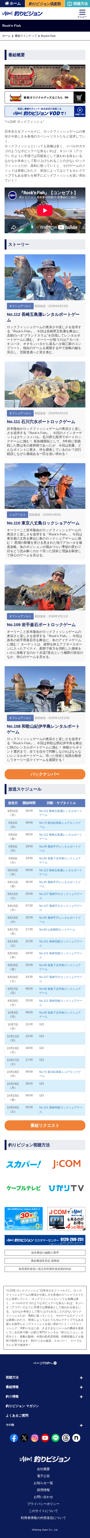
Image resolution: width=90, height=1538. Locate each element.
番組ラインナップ (26, 35)
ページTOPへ (43, 1363)
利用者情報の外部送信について (43, 1518)
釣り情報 (12, 1396)
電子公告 (43, 1476)
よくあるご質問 (17, 1415)
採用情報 (43, 1490)
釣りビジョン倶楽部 (45, 4)
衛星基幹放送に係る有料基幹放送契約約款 (45, 1269)
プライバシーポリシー (43, 1504)
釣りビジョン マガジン (22, 1406)
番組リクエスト (45, 1125)
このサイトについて (43, 1511)
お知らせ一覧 (43, 1483)
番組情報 (12, 1387)
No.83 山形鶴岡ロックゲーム (57, 929)
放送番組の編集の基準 (45, 1252)
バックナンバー (45, 774)
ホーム (15, 3)
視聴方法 (80, 4)
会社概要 (43, 1469)
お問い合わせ (43, 1497)
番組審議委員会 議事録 (45, 1260)
